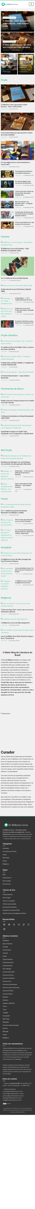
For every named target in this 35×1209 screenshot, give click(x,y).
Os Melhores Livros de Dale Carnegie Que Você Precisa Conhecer (16, 560)
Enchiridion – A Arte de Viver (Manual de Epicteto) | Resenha (24, 472)
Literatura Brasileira (9, 17)
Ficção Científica (9, 335)
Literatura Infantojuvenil (10, 984)
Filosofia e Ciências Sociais (11, 1025)
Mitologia (5, 1031)
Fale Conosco (7, 884)
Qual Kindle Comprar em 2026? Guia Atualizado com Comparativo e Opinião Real (17, 433)
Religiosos (6, 597)
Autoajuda (6, 547)
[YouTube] (9, 924)
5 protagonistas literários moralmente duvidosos (25, 64)
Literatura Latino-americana (11, 987)
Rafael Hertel (6, 29)
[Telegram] (18, 924)
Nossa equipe (7, 881)
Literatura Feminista (9, 978)
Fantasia (5, 236)
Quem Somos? (7, 877)
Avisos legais (6, 897)
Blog (4, 874)
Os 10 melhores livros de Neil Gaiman (14, 278)
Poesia (4, 498)
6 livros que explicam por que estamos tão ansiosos (24, 223)
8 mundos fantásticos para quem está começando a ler (24, 322)
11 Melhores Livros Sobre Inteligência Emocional (23, 582)
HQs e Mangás (7, 968)
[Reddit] (4, 929)
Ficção (5, 59)
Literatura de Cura (8, 975)
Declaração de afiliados (10, 907)
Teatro (5, 1006)
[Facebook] (4, 924)
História (5, 1028)
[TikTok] (23, 924)
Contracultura (7, 950)
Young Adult (6, 1016)
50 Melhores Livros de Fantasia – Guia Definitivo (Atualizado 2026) (15, 250)
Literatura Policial (8, 990)
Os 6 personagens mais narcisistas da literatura (23, 182)
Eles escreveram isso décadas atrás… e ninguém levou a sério (24, 203)
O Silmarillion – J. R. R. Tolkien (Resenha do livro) (23, 299)
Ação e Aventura (7, 943)
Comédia (5, 947)
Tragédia (5, 1012)
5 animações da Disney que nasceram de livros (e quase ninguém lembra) (24, 213)
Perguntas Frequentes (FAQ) (11, 910)
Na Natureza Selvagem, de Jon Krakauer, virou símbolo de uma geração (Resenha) (16, 463)
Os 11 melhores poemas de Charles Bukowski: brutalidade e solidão (14, 512)
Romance (5, 1000)
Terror (5, 1009)
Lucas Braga (18, 585)
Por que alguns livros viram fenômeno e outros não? (9, 64)
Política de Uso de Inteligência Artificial (14, 913)
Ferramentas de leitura (12, 388)
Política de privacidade (9, 904)
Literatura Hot (7, 981)
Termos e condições (9, 901)
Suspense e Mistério (9, 1003)
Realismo (5, 997)
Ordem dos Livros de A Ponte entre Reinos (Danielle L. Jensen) (24, 310)
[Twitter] (28, 924)
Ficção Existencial (8, 962)
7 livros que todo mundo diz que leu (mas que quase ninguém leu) (24, 193)
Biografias (6, 1022)
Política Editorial (8, 894)
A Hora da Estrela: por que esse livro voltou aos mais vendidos (17, 46)
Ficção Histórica (7, 965)
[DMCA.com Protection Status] (17, 1104)
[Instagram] (14, 924)
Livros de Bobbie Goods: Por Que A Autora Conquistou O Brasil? (24, 570)
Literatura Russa (8, 994)
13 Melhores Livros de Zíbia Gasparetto (15, 623)
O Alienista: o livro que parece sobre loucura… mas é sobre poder (16, 23)
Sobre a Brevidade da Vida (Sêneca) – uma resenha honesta (23, 485)
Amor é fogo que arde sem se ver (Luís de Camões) (24, 520)
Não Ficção (6, 450)
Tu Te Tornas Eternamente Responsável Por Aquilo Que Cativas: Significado (24, 531)
